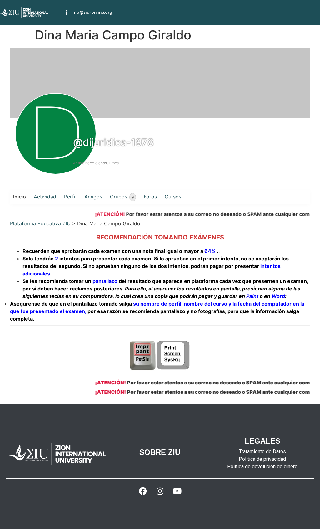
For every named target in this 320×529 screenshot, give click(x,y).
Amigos (93, 196)
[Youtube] (177, 491)
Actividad (45, 196)
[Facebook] (143, 491)
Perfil (70, 196)
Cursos (173, 196)
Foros (150, 196)
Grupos (122, 196)
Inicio (19, 196)
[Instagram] (160, 491)
